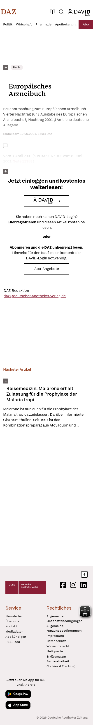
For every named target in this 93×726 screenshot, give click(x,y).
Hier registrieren (22, 222)
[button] (8, 11)
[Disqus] (46, 496)
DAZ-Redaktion (16, 290)
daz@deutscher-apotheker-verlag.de (35, 296)
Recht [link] (17, 67)
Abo (86, 24)
